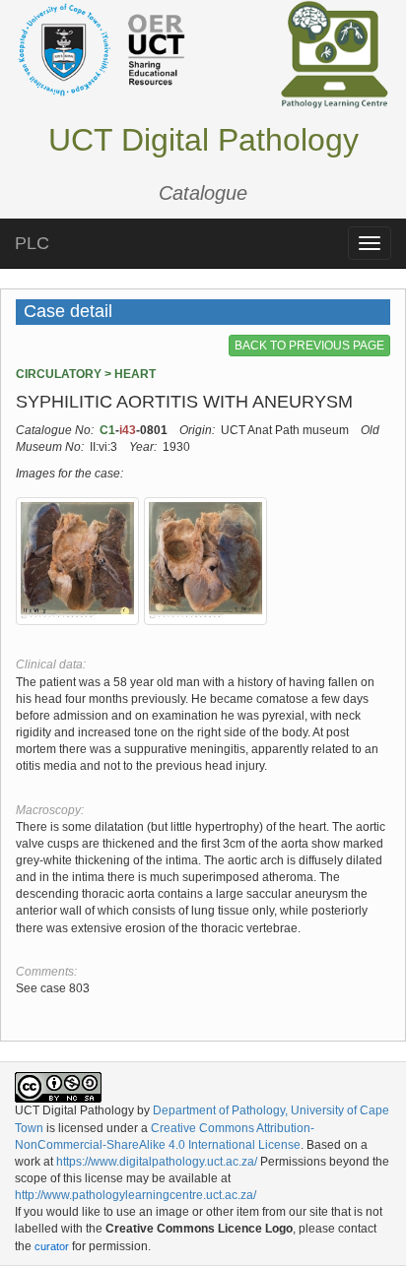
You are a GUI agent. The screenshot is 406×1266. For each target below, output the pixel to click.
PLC (32, 243)
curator (51, 1246)
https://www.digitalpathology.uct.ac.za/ (156, 1162)
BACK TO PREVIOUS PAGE (309, 345)
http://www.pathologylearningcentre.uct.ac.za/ (135, 1195)
